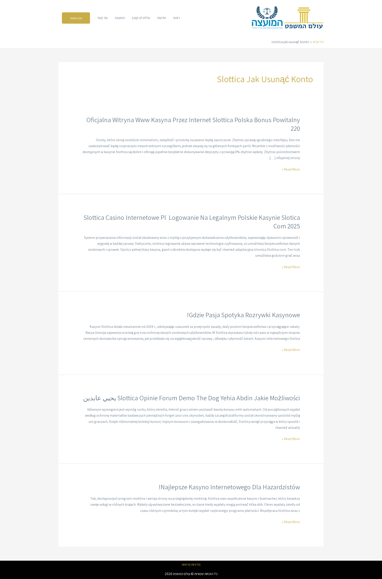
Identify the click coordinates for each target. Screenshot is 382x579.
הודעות (161, 17)
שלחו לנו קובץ (141, 17)
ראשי (176, 17)
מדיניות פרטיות (191, 564)
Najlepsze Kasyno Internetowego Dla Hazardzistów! (229, 486)
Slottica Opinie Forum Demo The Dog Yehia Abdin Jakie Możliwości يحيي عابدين (191, 397)
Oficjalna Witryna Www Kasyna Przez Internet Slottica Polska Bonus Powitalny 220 (193, 124)
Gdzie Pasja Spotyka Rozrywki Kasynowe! (243, 314)
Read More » (291, 169)
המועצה (120, 17)
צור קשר (102, 17)
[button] (76, 18)
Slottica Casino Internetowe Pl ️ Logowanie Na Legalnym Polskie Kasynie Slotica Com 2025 (192, 221)
